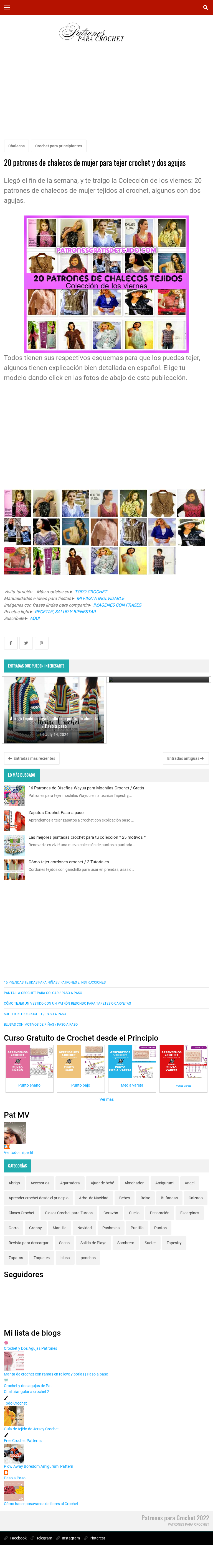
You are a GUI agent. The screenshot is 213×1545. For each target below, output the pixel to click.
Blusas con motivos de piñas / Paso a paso (41, 1024)
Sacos (64, 1243)
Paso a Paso (15, 1478)
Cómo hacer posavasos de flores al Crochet (41, 1504)
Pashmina (111, 1228)
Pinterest (97, 1538)
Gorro (14, 1228)
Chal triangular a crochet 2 (26, 1391)
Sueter (150, 1243)
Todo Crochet (15, 1403)
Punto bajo (80, 1085)
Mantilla (60, 1228)
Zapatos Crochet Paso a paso (56, 812)
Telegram (44, 1538)
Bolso (145, 1198)
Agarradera (70, 1183)
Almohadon (134, 1183)
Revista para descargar (29, 1243)
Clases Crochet (21, 1213)
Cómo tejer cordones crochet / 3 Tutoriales (69, 861)
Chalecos (16, 146)
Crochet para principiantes (58, 146)
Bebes (124, 1198)
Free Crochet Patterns (23, 1440)
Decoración (159, 1213)
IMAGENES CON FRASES (116, 605)
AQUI (35, 618)
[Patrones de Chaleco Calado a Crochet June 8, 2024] (159, 679)
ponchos (88, 1258)
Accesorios (40, 1183)
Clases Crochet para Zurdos (69, 1213)
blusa (65, 1258)
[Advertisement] (106, 97)
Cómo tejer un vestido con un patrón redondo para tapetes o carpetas (67, 1003)
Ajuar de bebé (102, 1183)
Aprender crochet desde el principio (39, 1198)
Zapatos (16, 1258)
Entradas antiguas (183, 758)
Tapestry (174, 1243)
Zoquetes (42, 1258)
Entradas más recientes (34, 758)
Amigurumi (164, 1183)
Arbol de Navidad (93, 1198)
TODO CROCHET (91, 591)
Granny (35, 1228)
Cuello (134, 1213)
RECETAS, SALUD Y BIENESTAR (65, 611)
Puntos (160, 1228)
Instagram (70, 1538)
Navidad (84, 1228)
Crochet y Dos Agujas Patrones (30, 1348)
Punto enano (29, 1085)
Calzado (196, 1198)
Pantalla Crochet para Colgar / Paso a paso (43, 993)
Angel (189, 1183)
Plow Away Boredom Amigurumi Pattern (38, 1466)
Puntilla (137, 1228)
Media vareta (132, 1085)
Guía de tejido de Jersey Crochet (31, 1429)
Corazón (110, 1213)
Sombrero (125, 1243)
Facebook (18, 1538)
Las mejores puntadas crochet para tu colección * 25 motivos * (87, 837)
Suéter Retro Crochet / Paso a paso (35, 1014)
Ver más (107, 1099)
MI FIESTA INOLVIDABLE (100, 598)
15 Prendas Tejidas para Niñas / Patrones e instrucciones (55, 982)
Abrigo (14, 1183)
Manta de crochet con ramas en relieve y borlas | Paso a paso (56, 1374)
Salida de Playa (93, 1243)
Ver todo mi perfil (18, 1152)
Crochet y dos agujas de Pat (28, 1386)
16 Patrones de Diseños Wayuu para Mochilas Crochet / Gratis (86, 788)
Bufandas (169, 1198)
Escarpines (189, 1213)
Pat (7, 1146)
